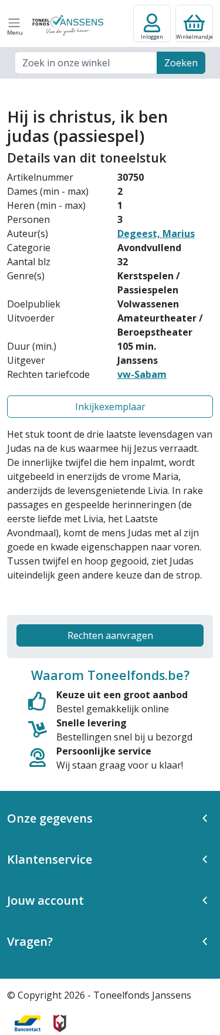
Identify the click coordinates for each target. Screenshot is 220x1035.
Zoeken (181, 62)
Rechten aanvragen (110, 635)
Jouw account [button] (45, 900)
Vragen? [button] (30, 941)
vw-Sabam (142, 374)
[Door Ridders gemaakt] (60, 1023)
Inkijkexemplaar (110, 406)
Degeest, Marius (156, 233)
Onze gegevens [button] (50, 818)
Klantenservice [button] (49, 859)
